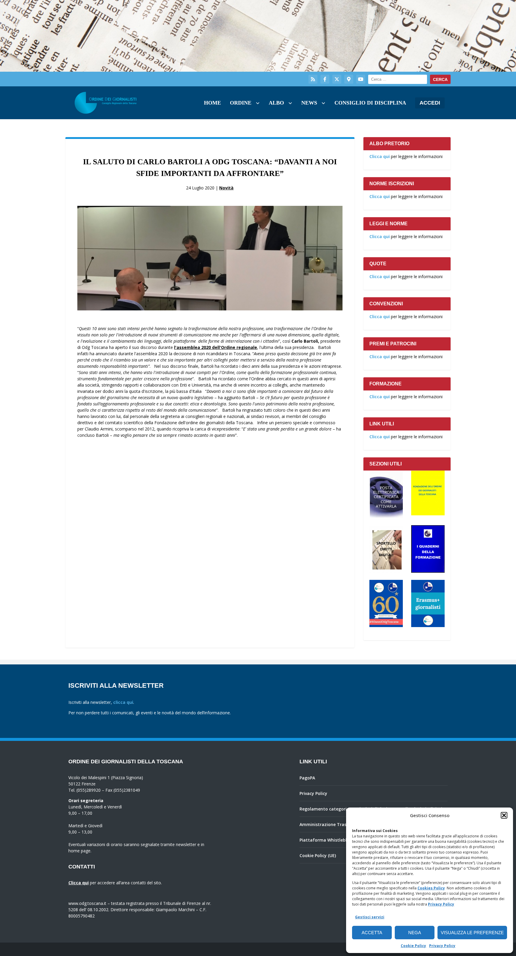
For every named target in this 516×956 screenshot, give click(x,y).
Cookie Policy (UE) (318, 855)
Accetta (372, 932)
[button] (504, 815)
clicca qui (123, 702)
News (309, 103)
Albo (276, 103)
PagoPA (307, 778)
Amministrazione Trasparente (331, 824)
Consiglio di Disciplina (370, 103)
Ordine (240, 103)
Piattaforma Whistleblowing (329, 840)
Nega (414, 932)
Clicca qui (379, 156)
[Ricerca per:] (397, 79)
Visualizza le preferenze (472, 932)
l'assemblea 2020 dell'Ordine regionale (215, 347)
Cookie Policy (413, 945)
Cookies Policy (431, 888)
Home (212, 103)
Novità (226, 188)
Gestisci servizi (369, 917)
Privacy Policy (441, 904)
